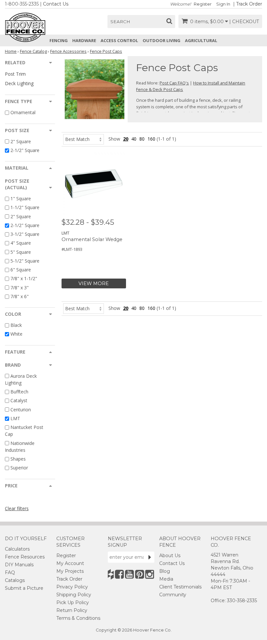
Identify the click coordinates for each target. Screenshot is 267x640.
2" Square (20, 141)
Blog (164, 571)
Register (203, 4)
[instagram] (149, 574)
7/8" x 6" (19, 296)
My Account (70, 563)
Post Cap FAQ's (174, 83)
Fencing (58, 40)
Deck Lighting (19, 83)
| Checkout (244, 21)
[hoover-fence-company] (111, 574)
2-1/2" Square (24, 150)
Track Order (249, 4)
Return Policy (71, 610)
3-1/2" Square (24, 234)
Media (166, 579)
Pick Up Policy (72, 602)
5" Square (20, 252)
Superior (19, 468)
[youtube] (129, 574)
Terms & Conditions (78, 618)
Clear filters (17, 508)
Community (172, 595)
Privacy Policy (72, 587)
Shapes (18, 459)
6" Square (20, 270)
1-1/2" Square (24, 208)
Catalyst (18, 401)
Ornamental (22, 113)
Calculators (17, 549)
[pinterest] (139, 574)
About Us (169, 555)
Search (120, 21)
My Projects (70, 571)
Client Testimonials (180, 587)
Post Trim (15, 74)
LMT (15, 418)
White (16, 334)
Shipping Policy (73, 595)
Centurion (20, 409)
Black (16, 325)
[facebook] (119, 574)
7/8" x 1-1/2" (23, 279)
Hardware (84, 40)
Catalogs (15, 580)
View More (93, 283)
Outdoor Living (161, 40)
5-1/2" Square (24, 261)
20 (125, 139)
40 (133, 139)
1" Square (20, 198)
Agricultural (201, 40)
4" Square (20, 243)
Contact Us (55, 4)
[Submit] (149, 557)
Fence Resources (25, 557)
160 (151, 139)
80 (142, 139)
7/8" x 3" (19, 287)
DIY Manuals (19, 565)
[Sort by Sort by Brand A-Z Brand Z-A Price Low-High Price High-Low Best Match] (83, 139)
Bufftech (19, 392)
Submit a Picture (24, 588)
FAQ (10, 572)
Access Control (119, 40)
